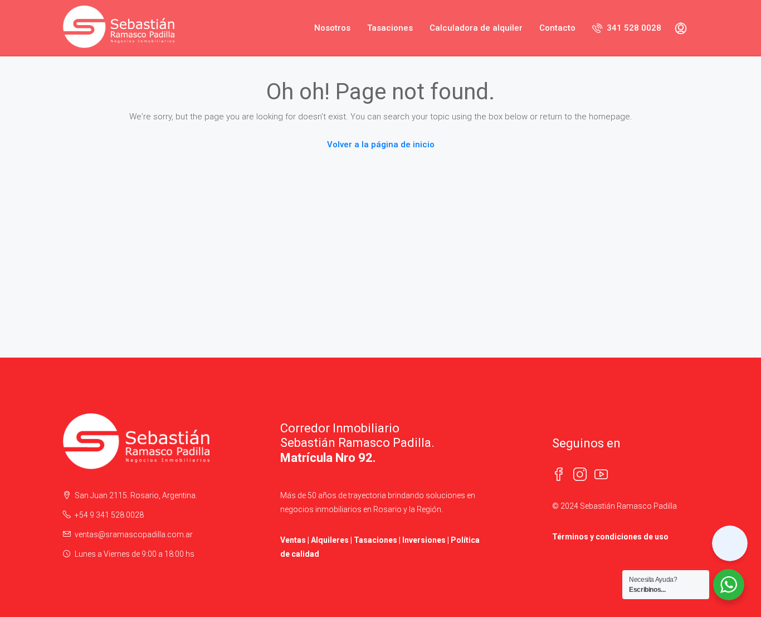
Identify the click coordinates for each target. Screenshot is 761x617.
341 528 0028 (632, 28)
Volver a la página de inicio (381, 144)
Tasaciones (390, 28)
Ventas (293, 540)
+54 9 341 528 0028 (109, 514)
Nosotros (332, 28)
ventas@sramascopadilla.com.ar (134, 534)
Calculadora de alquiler (476, 28)
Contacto (557, 28)
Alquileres (330, 540)
